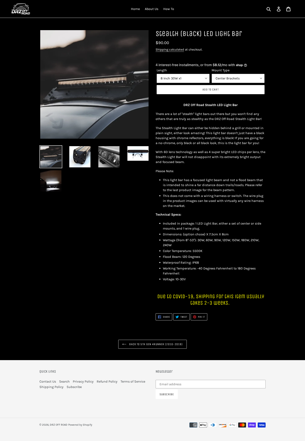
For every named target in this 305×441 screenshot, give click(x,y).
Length (162, 70)
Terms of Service (133, 381)
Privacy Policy (83, 381)
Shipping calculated (170, 49)
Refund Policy (107, 381)
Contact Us (47, 381)
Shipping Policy (51, 387)
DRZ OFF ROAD (58, 424)
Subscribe (74, 387)
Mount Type (220, 70)
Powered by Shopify (80, 424)
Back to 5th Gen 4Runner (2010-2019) (155, 344)
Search (64, 381)
